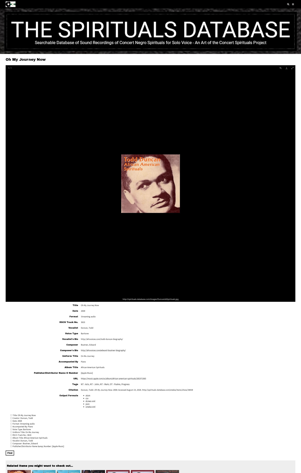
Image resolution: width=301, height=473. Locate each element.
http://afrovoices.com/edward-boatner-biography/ (103, 350)
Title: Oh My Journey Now (24, 415)
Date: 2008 (17, 421)
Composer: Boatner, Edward (25, 443)
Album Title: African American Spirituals (30, 437)
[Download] (286, 68)
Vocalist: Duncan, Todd (23, 440)
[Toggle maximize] (292, 68)
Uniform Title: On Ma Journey (26, 432)
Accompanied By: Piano (23, 426)
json (87, 404)
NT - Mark (104, 384)
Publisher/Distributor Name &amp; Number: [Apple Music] (38, 446)
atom (88, 395)
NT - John (94, 384)
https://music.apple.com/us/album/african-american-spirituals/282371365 (113, 378)
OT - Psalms (115, 384)
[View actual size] (281, 68)
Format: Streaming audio (24, 423)
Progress (125, 384)
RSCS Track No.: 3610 (22, 435)
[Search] (288, 4)
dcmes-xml (90, 401)
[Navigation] (293, 4)
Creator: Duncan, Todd (23, 418)
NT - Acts (85, 384)
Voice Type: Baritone (22, 429)
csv (87, 398)
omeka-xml (90, 406)
